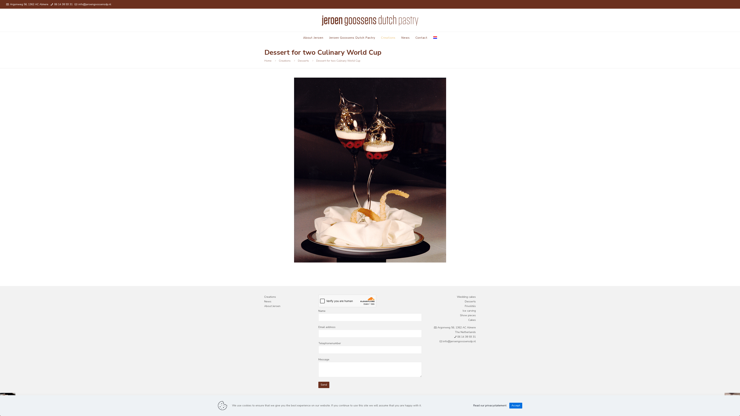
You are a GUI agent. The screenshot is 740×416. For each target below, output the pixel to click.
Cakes (472, 320)
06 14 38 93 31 (63, 4)
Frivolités (470, 306)
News (267, 301)
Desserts (303, 61)
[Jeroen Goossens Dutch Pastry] (370, 20)
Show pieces (468, 315)
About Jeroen (272, 306)
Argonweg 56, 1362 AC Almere (29, 4)
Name (321, 311)
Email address (327, 327)
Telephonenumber (329, 343)
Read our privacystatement (489, 405)
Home (268, 61)
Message (323, 359)
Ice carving (469, 311)
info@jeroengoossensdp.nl (94, 4)
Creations (285, 61)
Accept (515, 405)
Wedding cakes (466, 297)
